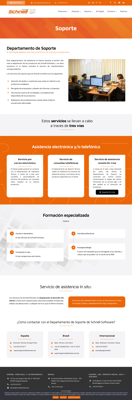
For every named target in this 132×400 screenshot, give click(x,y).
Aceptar (55, 397)
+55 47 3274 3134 (57, 387)
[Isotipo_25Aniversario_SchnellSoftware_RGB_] (22, 8)
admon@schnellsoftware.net (19, 388)
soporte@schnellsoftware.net (24, 350)
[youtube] (119, 2)
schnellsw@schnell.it (103, 350)
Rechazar (63, 397)
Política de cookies (74, 397)
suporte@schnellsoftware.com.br (66, 353)
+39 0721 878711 (97, 387)
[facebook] (110, 2)
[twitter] (115, 2)
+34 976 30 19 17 (15, 384)
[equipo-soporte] (96, 60)
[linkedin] (123, 2)
